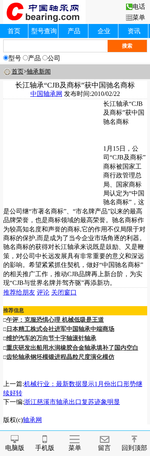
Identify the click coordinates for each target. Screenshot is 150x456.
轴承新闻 (39, 71)
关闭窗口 (64, 292)
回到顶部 (134, 447)
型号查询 (44, 31)
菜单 (138, 17)
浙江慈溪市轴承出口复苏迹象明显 (72, 401)
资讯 (134, 31)
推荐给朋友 (19, 292)
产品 (74, 31)
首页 (14, 31)
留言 (104, 447)
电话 (138, 6)
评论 (43, 292)
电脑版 (14, 447)
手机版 (44, 447)
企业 (104, 31)
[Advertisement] (53, 149)
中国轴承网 (46, 93)
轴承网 (32, 419)
